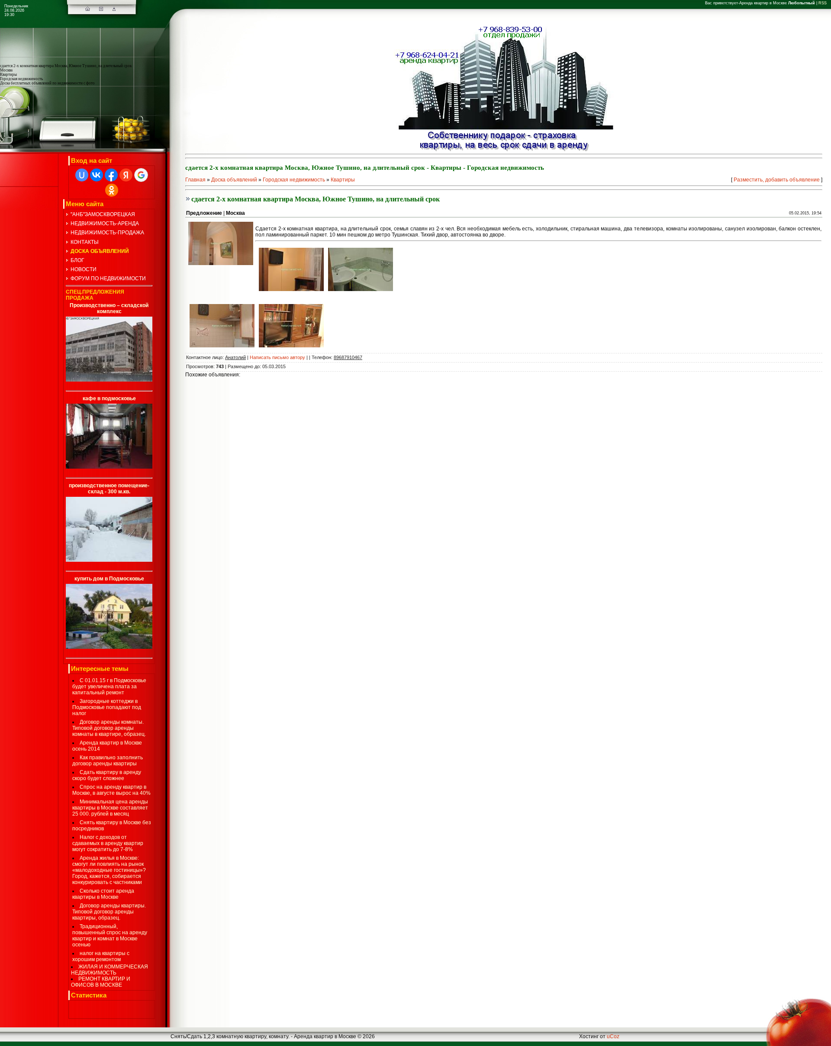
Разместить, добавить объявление (777, 180)
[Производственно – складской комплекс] (109, 380)
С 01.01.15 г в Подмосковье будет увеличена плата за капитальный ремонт (109, 686)
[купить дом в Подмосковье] (109, 647)
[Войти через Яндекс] (125, 174)
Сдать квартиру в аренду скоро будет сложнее (106, 775)
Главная (195, 180)
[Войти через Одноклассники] (111, 190)
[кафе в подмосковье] (109, 467)
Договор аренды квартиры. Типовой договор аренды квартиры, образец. (109, 912)
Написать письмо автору (277, 357)
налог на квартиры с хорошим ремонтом (100, 956)
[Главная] (87, 9)
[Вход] (114, 9)
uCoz (613, 1036)
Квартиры (343, 180)
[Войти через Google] (141, 175)
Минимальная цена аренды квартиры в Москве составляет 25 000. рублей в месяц (110, 808)
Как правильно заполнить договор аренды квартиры (107, 761)
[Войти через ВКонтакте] (96, 174)
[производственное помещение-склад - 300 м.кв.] (109, 560)
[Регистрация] (101, 9)
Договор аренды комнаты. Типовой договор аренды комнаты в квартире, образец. (109, 728)
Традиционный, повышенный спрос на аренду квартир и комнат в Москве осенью (109, 935)
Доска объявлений (234, 180)
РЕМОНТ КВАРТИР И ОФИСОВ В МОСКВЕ (100, 982)
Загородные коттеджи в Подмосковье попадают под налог (106, 707)
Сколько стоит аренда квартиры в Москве (103, 894)
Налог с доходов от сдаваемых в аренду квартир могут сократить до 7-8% (107, 843)
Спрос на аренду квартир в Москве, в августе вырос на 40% (111, 790)
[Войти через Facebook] (111, 174)
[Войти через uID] (81, 174)
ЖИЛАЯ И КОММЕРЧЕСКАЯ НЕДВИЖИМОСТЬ (109, 970)
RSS (822, 3)
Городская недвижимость (294, 180)
